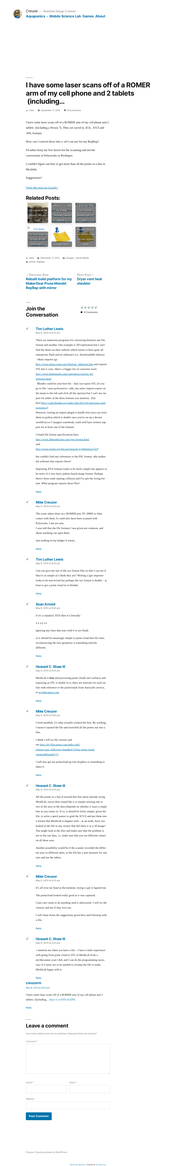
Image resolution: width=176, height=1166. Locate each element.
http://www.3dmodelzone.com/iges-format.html (62, 439)
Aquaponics (35, 16)
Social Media (82, 258)
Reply (39, 491)
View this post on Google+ (42, 188)
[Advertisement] (88, 48)
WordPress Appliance (77, 1165)
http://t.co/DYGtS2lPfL (63, 999)
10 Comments (74, 110)
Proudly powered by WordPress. (51, 1152)
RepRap (41, 261)
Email (73, 1082)
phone (32, 261)
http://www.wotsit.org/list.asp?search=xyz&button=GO (67, 449)
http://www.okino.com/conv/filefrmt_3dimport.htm (64, 364)
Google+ (70, 258)
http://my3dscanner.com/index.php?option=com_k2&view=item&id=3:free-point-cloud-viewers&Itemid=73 (65, 749)
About (100, 16)
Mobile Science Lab (65, 16)
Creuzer (32, 11)
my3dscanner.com (49, 692)
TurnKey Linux (101, 1165)
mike (31, 110)
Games (88, 16)
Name (30, 1082)
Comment (31, 1041)
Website (30, 1099)
